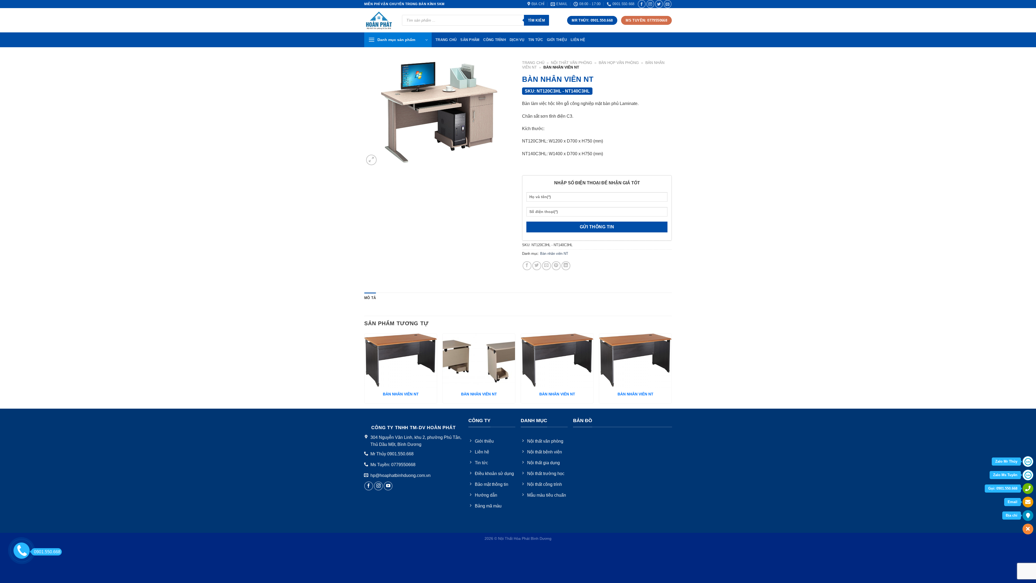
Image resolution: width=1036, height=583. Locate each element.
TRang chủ (445, 40)
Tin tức (535, 40)
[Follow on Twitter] (659, 4)
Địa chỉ (1011, 515)
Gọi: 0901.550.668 (1002, 488)
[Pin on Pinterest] (556, 265)
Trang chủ (533, 63)
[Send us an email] (668, 4)
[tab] (370, 298)
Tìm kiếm (536, 20)
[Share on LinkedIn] (565, 265)
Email (1012, 502)
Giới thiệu (557, 40)
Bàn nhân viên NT (554, 254)
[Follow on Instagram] (650, 4)
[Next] (671, 370)
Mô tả (370, 298)
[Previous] (364, 370)
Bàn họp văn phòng (619, 63)
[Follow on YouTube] (388, 486)
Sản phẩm (469, 40)
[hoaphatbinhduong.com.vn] (379, 20)
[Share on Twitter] (536, 265)
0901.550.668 (47, 552)
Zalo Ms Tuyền (1005, 475)
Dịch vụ (517, 40)
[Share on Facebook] (527, 265)
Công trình (494, 40)
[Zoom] (371, 160)
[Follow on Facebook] (642, 4)
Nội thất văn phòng (571, 63)
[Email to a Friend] (546, 265)
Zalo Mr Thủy (1006, 461)
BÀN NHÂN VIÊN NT (401, 394)
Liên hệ (578, 40)
